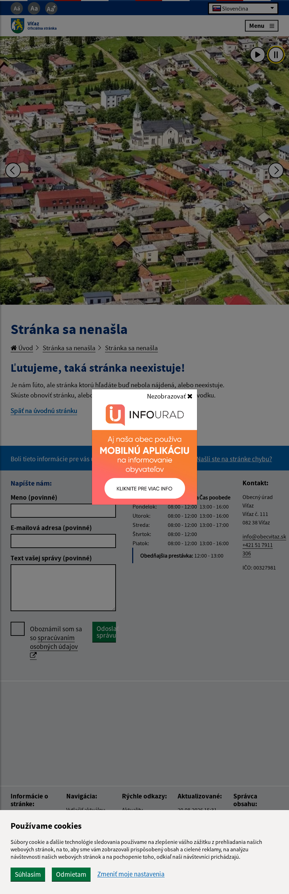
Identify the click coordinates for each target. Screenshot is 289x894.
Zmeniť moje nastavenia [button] (131, 874)
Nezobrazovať (167, 396)
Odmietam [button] (71, 874)
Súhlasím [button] (28, 874)
